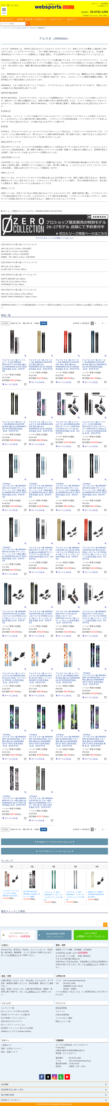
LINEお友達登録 (62, 1015)
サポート (5, 1040)
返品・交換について (9, 1052)
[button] (106, 323)
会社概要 (5, 1084)
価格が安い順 (15, 323)
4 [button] (102, 323)
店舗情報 (60, 1040)
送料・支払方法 (25, 19)
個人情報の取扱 (7, 1095)
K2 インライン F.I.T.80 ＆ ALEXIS (15, 1011)
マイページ (57, 19)
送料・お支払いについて (11, 1048)
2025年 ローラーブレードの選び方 (15, 1015)
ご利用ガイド (103, 6)
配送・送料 (60, 945)
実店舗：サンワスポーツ (66, 1053)
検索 (28, 24)
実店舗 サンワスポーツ (10, 1100)
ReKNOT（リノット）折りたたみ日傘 (17, 1028)
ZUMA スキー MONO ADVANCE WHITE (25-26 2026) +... (96, 894)
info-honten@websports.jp (74, 980)
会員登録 (105, 4)
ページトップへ (105, 925)
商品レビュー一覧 (63, 1021)
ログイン (95, 4)
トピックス (8, 19)
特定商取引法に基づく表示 (12, 1090)
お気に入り (41, 19)
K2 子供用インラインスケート (13, 1018)
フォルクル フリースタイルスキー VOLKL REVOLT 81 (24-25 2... (11, 893)
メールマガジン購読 (64, 1018)
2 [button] (95, 323)
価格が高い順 (27, 323)
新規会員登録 (61, 1008)
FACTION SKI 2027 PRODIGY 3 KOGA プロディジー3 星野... (31, 894)
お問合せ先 (60, 976)
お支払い (5, 945)
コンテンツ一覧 (7, 1008)
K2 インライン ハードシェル (13, 1025)
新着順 (36, 323)
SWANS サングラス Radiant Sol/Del (16, 1031)
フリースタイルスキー (20, 28)
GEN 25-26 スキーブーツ (11, 1021)
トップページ (5, 28)
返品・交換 (6, 976)
